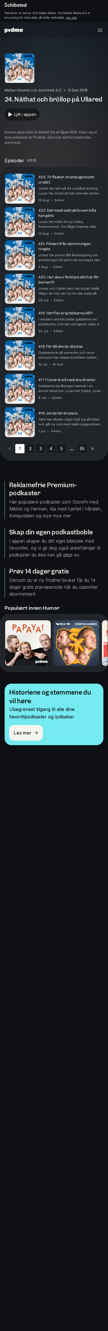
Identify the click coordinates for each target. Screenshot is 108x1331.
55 (82, 448)
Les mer (71, 17)
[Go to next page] (92, 448)
